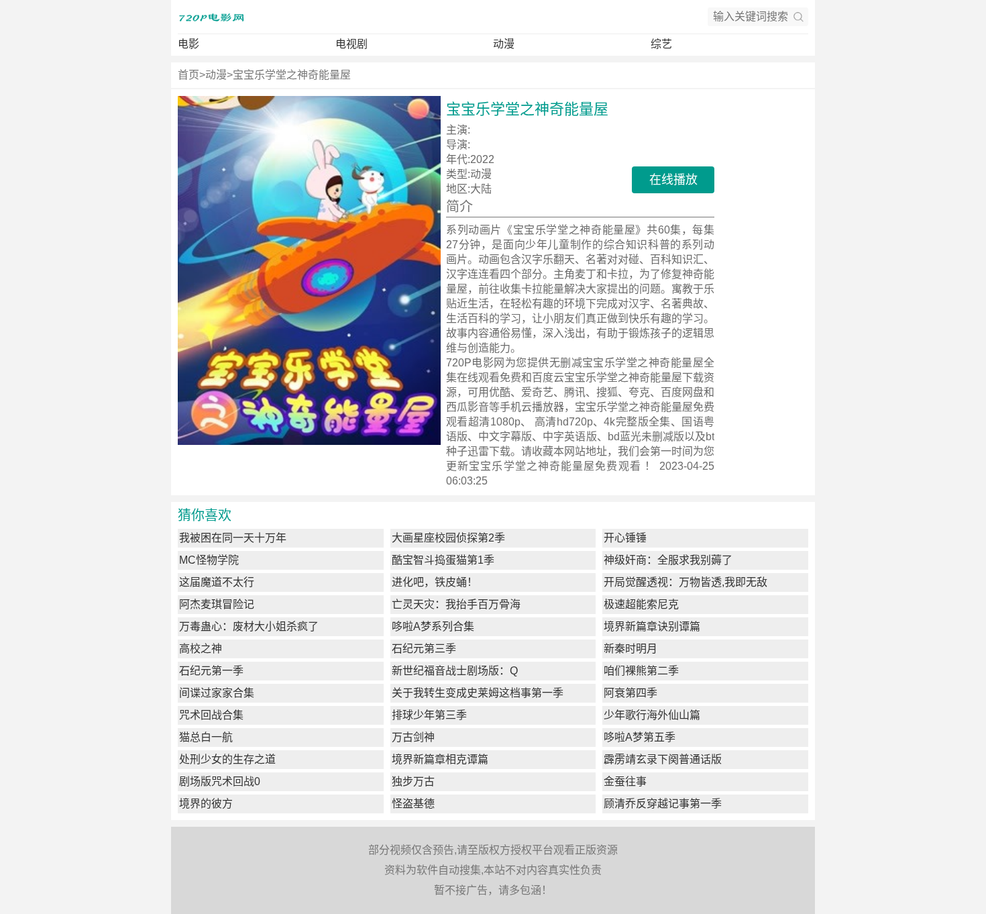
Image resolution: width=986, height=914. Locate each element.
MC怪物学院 (209, 560)
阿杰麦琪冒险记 (216, 604)
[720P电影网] (211, 17)
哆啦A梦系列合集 (433, 626)
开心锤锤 (625, 538)
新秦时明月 (630, 648)
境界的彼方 (206, 803)
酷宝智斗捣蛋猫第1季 (443, 560)
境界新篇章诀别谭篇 (652, 626)
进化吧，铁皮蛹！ (435, 582)
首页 (188, 75)
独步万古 (413, 781)
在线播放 (673, 180)
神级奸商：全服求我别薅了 (668, 560)
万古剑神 (413, 737)
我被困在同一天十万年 (232, 538)
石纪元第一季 (211, 670)
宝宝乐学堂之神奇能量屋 (292, 75)
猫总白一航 (206, 737)
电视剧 (351, 44)
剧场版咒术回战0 (219, 781)
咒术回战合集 (211, 715)
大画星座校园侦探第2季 (448, 538)
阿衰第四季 (630, 693)
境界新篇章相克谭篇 (440, 759)
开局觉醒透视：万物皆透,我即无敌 (685, 582)
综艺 (661, 44)
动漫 (503, 44)
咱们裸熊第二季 (641, 670)
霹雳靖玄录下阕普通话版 (663, 759)
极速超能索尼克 (641, 604)
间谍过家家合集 (216, 693)
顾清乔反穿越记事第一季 (663, 803)
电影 (188, 44)
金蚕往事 (625, 781)
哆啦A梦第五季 (639, 737)
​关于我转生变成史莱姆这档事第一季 (477, 693)
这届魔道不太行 (216, 582)
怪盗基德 (413, 803)
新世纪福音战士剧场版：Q (455, 670)
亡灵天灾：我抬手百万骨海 (456, 604)
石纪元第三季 (424, 648)
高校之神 (200, 648)
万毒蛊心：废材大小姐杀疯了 (249, 626)
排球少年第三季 (429, 715)
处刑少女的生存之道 (227, 759)
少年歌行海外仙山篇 (652, 715)
